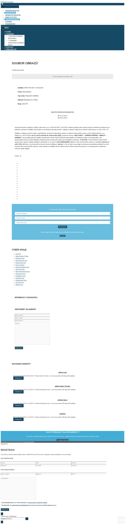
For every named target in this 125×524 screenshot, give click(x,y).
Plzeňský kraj (19, 278)
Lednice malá (62, 400)
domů (8, 32)
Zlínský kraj (19, 285)
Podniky (8, 21)
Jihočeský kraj (19, 258)
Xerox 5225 (62, 372)
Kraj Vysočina (19, 265)
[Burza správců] (9, 4)
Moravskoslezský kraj (22, 271)
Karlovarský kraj (20, 263)
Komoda (62, 414)
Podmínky (10, 34)
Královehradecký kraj (22, 267)
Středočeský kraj (20, 280)
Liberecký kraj (19, 269)
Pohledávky (10, 24)
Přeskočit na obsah (7, 2)
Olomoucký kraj (20, 274)
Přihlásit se (11, 49)
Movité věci (10, 13)
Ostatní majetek (12, 19)
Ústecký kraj (19, 282)
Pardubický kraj (20, 276)
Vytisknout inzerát (18, 70)
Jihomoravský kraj (21, 260)
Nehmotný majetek (13, 15)
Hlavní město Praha (21, 256)
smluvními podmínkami (20, 505)
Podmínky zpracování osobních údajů (16, 43)
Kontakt (10, 47)
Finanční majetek (12, 11)
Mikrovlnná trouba (62, 386)
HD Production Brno (29, 442)
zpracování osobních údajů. (37, 502)
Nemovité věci (11, 17)
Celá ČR (18, 254)
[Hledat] (26, 518)
